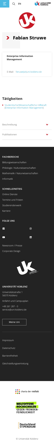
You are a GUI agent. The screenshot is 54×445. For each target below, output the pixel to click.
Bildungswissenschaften (14, 162)
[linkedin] (31, 237)
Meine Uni (14, 322)
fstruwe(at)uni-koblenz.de (29, 71)
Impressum (8, 340)
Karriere (6, 210)
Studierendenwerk (11, 205)
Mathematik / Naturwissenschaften (20, 173)
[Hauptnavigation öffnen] (4, 4)
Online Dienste (9, 194)
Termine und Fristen (12, 199)
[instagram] (31, 228)
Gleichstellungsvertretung (15, 363)
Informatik (7, 178)
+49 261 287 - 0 (10, 306)
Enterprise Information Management (24, 107)
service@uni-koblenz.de (14, 309)
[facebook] (4, 228)
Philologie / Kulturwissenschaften (19, 167)
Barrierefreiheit (10, 355)
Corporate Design (11, 251)
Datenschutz (8, 348)
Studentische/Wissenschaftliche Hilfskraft (25, 105)
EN (19, 3)
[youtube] (4, 237)
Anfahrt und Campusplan (15, 300)
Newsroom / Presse (12, 245)
